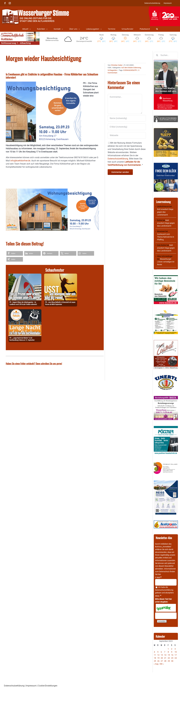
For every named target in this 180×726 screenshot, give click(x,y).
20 (162, 658)
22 (169, 658)
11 (155, 655)
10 (176, 652)
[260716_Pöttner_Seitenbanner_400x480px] (166, 427)
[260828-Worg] (60, 275)
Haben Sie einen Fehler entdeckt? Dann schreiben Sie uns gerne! (34, 363)
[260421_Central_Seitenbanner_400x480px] (166, 341)
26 (158, 661)
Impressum (31, 685)
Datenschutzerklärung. (118, 158)
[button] (157, 29)
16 (172, 655)
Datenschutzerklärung (164, 590)
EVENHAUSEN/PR (130, 70)
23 (172, 658)
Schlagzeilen (112, 70)
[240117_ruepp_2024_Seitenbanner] (166, 129)
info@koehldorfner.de (20, 160)
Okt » (162, 664)
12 (158, 655)
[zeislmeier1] (166, 522)
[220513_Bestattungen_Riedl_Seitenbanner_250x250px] (166, 397)
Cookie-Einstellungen (47, 685)
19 (158, 658)
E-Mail (158, 577)
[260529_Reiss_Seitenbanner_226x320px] (166, 482)
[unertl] (166, 376)
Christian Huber (116, 65)
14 (165, 655)
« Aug (156, 664)
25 (155, 661)
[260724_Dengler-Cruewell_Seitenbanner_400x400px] (166, 311)
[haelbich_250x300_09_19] (166, 277)
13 (162, 655)
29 (169, 661)
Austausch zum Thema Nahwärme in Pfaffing (165, 237)
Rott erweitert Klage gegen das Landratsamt (165, 212)
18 (155, 658)
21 (165, 658)
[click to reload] (166, 607)
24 (176, 658)
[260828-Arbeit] (24, 275)
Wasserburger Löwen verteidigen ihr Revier (165, 262)
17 (176, 655)
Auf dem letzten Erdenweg (131, 68)
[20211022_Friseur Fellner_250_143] (166, 462)
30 (172, 661)
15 (169, 655)
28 (165, 661)
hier (159, 574)
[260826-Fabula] (24, 311)
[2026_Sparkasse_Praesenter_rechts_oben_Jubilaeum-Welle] (164, 7)
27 (162, 661)
